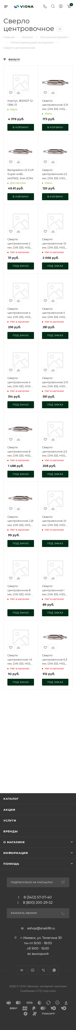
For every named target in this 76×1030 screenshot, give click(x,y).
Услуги (9, 820)
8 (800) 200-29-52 (38, 902)
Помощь (11, 863)
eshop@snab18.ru (41, 928)
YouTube (32, 970)
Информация (15, 853)
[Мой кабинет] (61, 7)
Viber (43, 970)
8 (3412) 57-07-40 (38, 897)
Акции (9, 809)
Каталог (11, 798)
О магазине (14, 842)
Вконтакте (21, 970)
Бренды (10, 831)
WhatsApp (54, 970)
